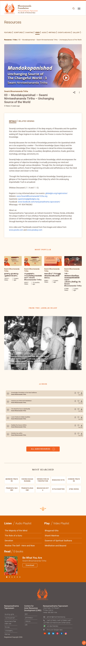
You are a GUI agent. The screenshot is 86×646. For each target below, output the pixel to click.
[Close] (81, 289)
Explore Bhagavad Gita (52, 347)
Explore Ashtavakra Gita (73, 347)
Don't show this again (52, 353)
